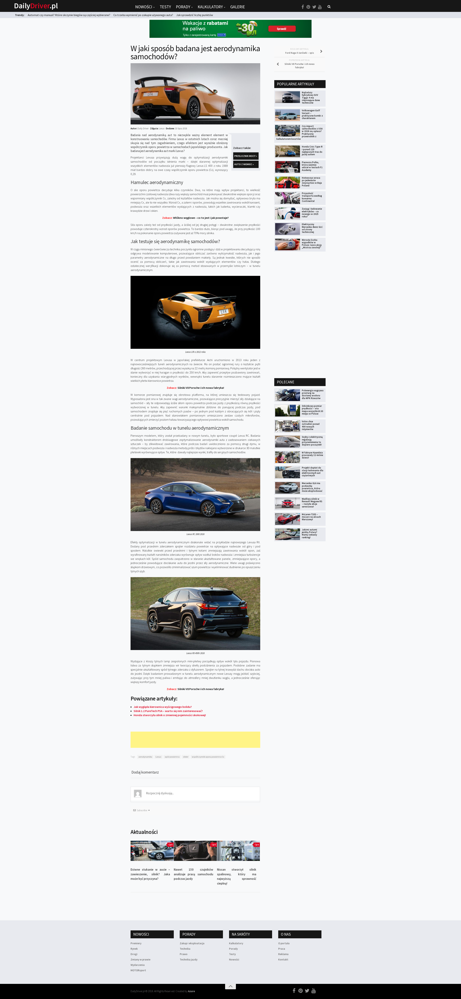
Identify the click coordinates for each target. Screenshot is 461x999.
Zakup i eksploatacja (192, 943)
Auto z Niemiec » (244, 164)
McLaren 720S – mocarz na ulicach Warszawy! (311, 517)
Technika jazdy (188, 959)
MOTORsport (138, 970)
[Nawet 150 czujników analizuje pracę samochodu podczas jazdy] (195, 851)
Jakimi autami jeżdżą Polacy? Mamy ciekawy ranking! (309, 533)
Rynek (134, 948)
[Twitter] (314, 7)
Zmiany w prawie (140, 959)
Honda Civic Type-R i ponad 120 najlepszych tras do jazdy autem (312, 150)
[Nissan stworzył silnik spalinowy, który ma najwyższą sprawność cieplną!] (238, 851)
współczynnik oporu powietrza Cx (208, 756)
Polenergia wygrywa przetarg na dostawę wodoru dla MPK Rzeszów (312, 394)
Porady (183, 6)
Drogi (134, 954)
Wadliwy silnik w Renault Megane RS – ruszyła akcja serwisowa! (312, 502)
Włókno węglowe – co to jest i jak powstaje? (195, 217)
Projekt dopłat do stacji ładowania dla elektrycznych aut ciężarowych (312, 471)
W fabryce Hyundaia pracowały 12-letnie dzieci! (312, 455)
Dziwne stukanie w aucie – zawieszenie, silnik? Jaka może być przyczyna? (150, 874)
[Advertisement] (196, 740)
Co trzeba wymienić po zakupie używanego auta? (143, 15)
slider (185, 756)
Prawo (183, 954)
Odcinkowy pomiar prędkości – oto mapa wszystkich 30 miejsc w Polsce (312, 409)
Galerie (237, 6)
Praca (281, 948)
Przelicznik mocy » (245, 156)
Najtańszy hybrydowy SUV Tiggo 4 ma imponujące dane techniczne (311, 97)
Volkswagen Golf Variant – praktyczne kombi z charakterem (312, 114)
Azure (191, 991)
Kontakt (283, 959)
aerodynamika (145, 756)
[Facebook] (303, 7)
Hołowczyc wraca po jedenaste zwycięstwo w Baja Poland (312, 181)
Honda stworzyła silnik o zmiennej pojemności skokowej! (170, 715)
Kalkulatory (210, 6)
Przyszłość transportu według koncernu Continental (312, 197)
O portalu (284, 943)
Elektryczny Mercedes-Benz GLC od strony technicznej (312, 228)
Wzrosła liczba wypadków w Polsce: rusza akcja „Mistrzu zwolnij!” (312, 243)
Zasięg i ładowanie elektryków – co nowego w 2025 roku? (312, 212)
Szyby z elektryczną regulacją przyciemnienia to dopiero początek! (312, 440)
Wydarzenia (138, 965)
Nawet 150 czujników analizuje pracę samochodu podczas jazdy (193, 874)
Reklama (283, 954)
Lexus (158, 756)
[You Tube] (320, 7)
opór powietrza (172, 756)
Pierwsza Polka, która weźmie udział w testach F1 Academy (312, 166)
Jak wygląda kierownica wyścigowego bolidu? (163, 707)
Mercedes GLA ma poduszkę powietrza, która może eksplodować (312, 487)
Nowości (143, 6)
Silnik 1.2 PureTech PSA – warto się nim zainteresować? (168, 711)
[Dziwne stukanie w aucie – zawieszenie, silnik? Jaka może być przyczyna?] (152, 851)
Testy (165, 6)
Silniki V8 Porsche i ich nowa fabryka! (195, 387)
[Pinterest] (308, 7)
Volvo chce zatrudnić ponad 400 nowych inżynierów (310, 425)
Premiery (136, 943)
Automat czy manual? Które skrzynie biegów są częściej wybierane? (69, 15)
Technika (185, 948)
